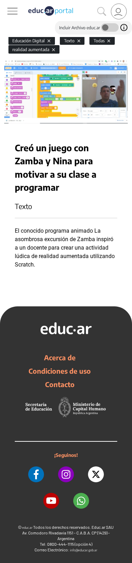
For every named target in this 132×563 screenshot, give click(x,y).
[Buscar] (102, 11)
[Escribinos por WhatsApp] (81, 500)
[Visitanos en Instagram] (66, 474)
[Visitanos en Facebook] (36, 474)
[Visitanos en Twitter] (96, 474)
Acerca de (60, 357)
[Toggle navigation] (6, 4)
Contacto (60, 384)
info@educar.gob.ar (83, 550)
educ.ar (27, 528)
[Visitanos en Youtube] (51, 500)
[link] (119, 11)
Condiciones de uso (60, 371)
